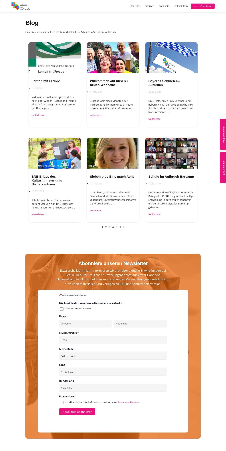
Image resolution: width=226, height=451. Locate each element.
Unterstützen (181, 6)
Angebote (164, 6)
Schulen (149, 6)
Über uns (135, 6)
